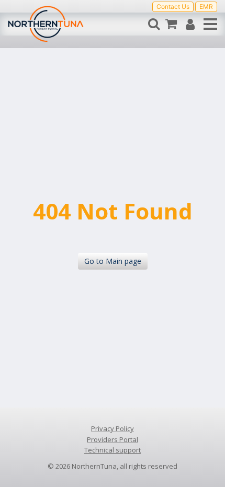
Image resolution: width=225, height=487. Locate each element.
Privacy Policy (112, 428)
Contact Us (172, 6)
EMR (206, 6)
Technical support (112, 450)
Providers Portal (112, 439)
